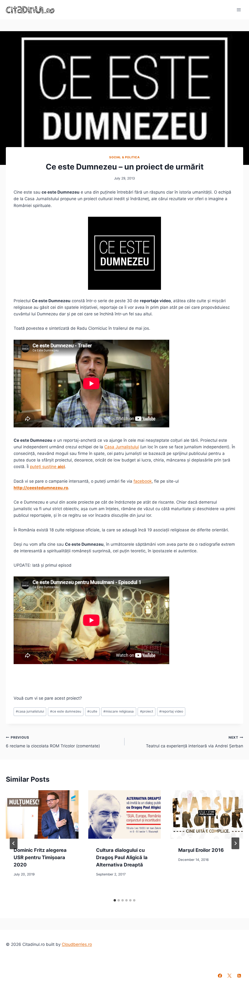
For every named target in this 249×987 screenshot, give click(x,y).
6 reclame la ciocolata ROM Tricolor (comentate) (53, 741)
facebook (142, 481)
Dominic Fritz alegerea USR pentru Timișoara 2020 (40, 857)
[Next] (235, 843)
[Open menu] (238, 9)
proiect (146, 711)
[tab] (115, 900)
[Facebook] (220, 975)
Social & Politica (124, 157)
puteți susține (47, 466)
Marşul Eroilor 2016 (201, 850)
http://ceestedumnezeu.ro (41, 487)
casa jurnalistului (30, 711)
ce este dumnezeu (65, 711)
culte (92, 711)
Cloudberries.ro (77, 944)
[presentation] (42, 814)
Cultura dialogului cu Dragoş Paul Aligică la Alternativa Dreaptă (122, 857)
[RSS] (239, 975)
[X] (229, 975)
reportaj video (171, 711)
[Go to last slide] (14, 843)
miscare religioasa (118, 711)
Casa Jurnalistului (121, 446)
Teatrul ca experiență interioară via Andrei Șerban (194, 741)
